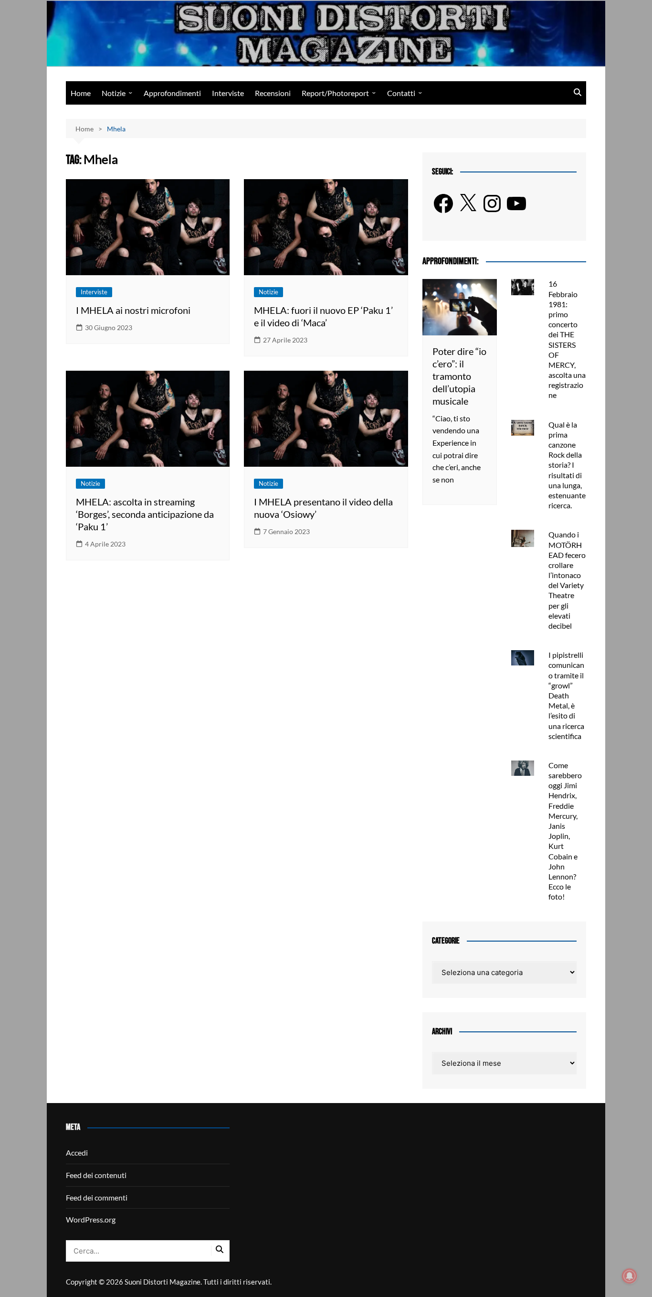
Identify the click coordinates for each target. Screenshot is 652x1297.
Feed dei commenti (96, 1197)
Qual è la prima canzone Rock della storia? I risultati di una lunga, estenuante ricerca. (567, 465)
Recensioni (273, 92)
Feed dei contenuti (96, 1174)
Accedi (77, 1152)
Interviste (228, 92)
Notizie (114, 92)
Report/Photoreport (335, 92)
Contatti (401, 92)
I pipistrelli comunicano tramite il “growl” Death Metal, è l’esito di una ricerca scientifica (566, 695)
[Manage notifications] (629, 1276)
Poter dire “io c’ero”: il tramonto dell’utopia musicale (459, 376)
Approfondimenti (172, 92)
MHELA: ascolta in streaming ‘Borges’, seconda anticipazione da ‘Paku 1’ (145, 514)
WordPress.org (91, 1219)
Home (81, 92)
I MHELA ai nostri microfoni (133, 310)
